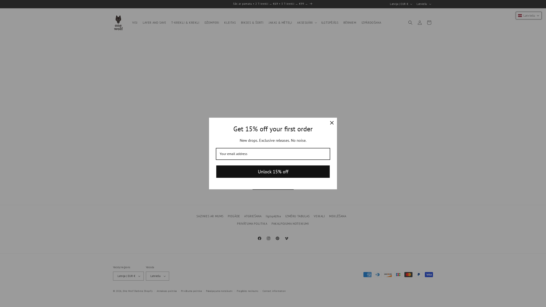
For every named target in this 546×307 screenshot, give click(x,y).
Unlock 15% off (273, 172)
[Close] (332, 123)
